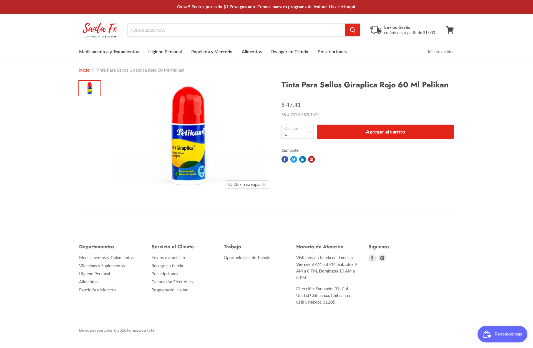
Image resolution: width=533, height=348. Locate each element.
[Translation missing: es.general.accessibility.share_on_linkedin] (302, 159)
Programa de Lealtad (170, 289)
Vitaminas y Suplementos (102, 265)
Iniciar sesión (440, 51)
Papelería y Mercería (97, 289)
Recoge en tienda (167, 265)
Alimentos (252, 51)
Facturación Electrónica (172, 281)
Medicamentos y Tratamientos (109, 51)
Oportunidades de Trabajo (247, 257)
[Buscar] (352, 30)
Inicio (84, 69)
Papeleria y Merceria (211, 51)
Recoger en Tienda (289, 51)
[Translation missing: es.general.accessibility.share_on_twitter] (293, 159)
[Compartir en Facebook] (284, 159)
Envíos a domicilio (168, 257)
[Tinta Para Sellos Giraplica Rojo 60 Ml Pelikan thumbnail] (89, 88)
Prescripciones (332, 51)
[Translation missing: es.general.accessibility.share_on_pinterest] (311, 159)
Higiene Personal (165, 51)
